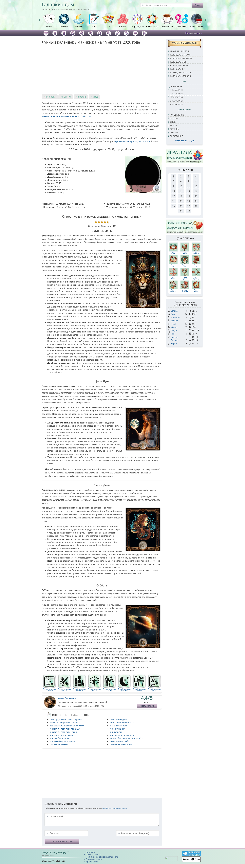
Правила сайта (93, 854)
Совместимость (181, 26)
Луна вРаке (173, 265)
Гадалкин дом (58, 5)
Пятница (174, 129)
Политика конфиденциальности (102, 856)
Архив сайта (92, 861)
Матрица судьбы (137, 26)
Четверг (174, 125)
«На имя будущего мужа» (62, 741)
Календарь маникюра (181, 58)
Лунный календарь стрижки (64, 690)
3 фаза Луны (176, 101)
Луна (173, 314)
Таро (108, 26)
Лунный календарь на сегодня (49, 690)
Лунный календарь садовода (139, 690)
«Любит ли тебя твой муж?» (63, 731)
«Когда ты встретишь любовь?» (65, 722)
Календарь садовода (180, 72)
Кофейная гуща (167, 26)
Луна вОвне (173, 253)
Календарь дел (177, 69)
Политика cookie (94, 859)
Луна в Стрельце (196, 278)
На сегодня (50, 96)
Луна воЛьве (184, 265)
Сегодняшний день (179, 51)
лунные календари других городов (132, 141)
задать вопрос (147, 705)
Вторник (174, 118)
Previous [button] (39, 18)
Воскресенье (176, 136)
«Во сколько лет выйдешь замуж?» (67, 725)
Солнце (174, 310)
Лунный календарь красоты (94, 690)
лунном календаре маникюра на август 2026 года (66, 116)
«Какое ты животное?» (121, 744)
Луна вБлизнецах (196, 253)
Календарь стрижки (180, 55)
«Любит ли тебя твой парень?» (65, 728)
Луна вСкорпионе (184, 278)
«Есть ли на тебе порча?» (122, 722)
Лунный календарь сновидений (124, 690)
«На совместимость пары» (63, 735)
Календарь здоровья (180, 76)
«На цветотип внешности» (123, 735)
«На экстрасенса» (118, 725)
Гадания (49, 26)
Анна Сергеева (67, 698)
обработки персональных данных (115, 808)
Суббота (174, 132)
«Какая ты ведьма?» (119, 719)
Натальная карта (152, 26)
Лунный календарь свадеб (109, 690)
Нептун (174, 337)
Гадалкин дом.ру (54, 852)
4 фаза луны (176, 104)
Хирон (174, 343)
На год (94, 96)
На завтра (66, 96)
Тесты (93, 26)
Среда (173, 122)
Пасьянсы (122, 26)
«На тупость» (116, 731)
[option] (49, 22)
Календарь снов (178, 62)
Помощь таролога (193, 33)
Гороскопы (64, 26)
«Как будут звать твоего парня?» (66, 719)
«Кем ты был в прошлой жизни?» (126, 738)
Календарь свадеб (179, 65)
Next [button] (205, 18)
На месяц (81, 96)
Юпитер (174, 327)
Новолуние (176, 86)
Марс (173, 324)
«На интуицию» (117, 728)
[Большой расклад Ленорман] (184, 226)
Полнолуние (177, 97)
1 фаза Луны (176, 90)
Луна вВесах (173, 278)
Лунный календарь (196, 26)
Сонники (78, 26)
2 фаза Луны (176, 93)
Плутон (174, 340)
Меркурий (175, 317)
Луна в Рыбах (196, 290)
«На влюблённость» (59, 738)
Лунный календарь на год (154, 690)
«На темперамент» (59, 744)
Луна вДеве (196, 265)
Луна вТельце (184, 253)
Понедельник (177, 115)
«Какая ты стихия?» (119, 741)
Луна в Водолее (185, 290)
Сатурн (174, 330)
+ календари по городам (184, 141)
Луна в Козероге (173, 290)
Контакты (90, 852)
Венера (174, 320)
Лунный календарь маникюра (79, 690)
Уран (173, 333)
